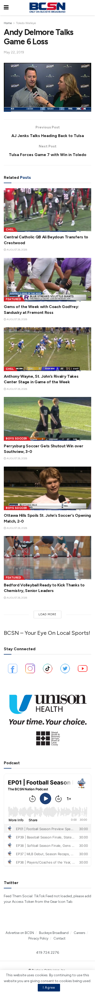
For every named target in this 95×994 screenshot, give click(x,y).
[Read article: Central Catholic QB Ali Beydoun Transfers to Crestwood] (47, 210)
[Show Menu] (6, 7)
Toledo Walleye (26, 23)
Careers (79, 933)
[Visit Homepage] (47, 8)
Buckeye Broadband (54, 933)
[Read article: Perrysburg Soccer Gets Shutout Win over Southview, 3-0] (47, 419)
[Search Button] (88, 7)
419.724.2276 (47, 952)
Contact (59, 938)
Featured (13, 299)
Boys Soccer (16, 438)
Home (8, 23)
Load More (47, 614)
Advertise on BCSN (20, 933)
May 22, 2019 (14, 52)
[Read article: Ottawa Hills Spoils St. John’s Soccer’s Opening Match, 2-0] (47, 488)
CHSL (10, 229)
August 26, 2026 (16, 249)
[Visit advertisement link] (47, 718)
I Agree (49, 987)
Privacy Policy (38, 938)
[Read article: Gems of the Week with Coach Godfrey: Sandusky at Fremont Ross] (47, 280)
